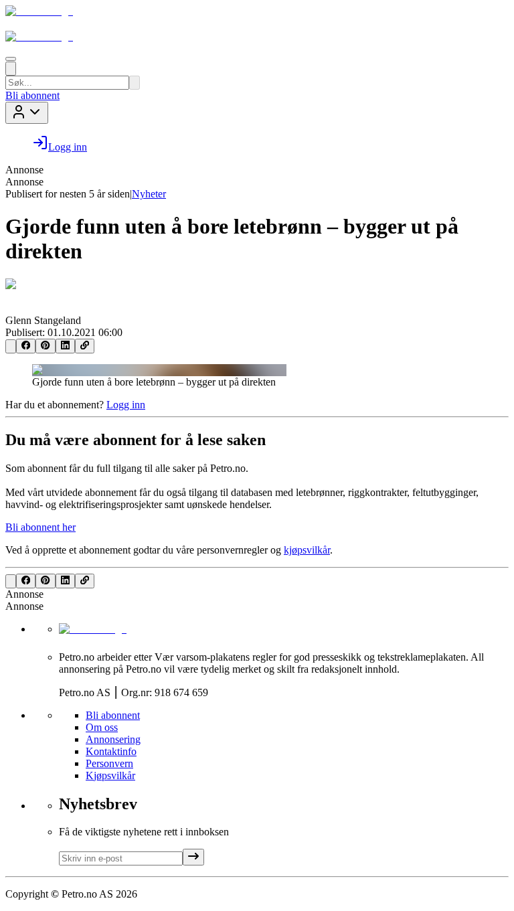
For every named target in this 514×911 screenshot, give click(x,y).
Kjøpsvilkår (110, 775)
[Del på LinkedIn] (65, 346)
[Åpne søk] (10, 69)
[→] (193, 857)
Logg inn (125, 404)
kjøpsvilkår (307, 550)
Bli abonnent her (40, 527)
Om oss (102, 727)
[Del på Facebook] (25, 346)
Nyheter (149, 193)
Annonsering (113, 739)
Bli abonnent (32, 95)
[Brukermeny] (26, 113)
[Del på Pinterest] (45, 346)
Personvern (109, 763)
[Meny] (10, 59)
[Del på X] (10, 346)
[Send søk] (134, 83)
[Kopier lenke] (84, 346)
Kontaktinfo (111, 751)
